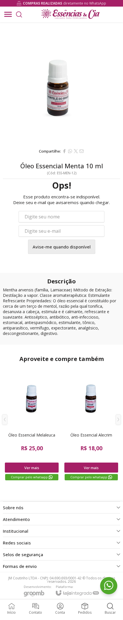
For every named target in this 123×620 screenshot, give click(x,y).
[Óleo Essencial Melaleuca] (31, 423)
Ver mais (31, 467)
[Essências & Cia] (70, 14)
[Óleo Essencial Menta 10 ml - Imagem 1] (61, 83)
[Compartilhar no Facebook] (64, 151)
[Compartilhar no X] (76, 151)
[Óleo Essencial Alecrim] (91, 423)
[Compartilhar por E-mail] (82, 151)
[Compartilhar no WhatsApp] (70, 151)
